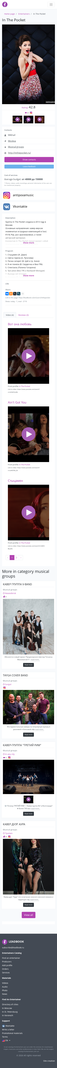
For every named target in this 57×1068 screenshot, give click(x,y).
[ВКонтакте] (7, 293)
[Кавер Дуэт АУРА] (28, 866)
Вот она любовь (20, 324)
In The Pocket (24, 386)
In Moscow (7, 1008)
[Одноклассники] (11, 293)
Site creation (49, 1061)
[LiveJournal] (18, 293)
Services (6, 972)
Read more (28, 665)
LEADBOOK (16, 941)
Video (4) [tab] (10, 315)
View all (28, 915)
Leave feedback (29, 166)
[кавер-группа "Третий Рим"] (28, 777)
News (4, 994)
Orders (5, 969)
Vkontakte (9, 1025)
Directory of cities (10, 1004)
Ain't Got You (17, 402)
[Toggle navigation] (51, 4)
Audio (4, 986)
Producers (6, 961)
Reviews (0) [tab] (23, 315)
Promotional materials (12, 1033)
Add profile (7, 965)
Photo (4, 990)
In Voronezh (7, 1015)
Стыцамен (15, 481)
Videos (5, 983)
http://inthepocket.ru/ (19, 152)
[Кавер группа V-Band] (28, 626)
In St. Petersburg (10, 1011)
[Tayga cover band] (28, 707)
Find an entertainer (11, 958)
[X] (14, 293)
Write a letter (8, 1029)
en (7, 1040)
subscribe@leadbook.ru (13, 947)
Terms (5, 1036)
